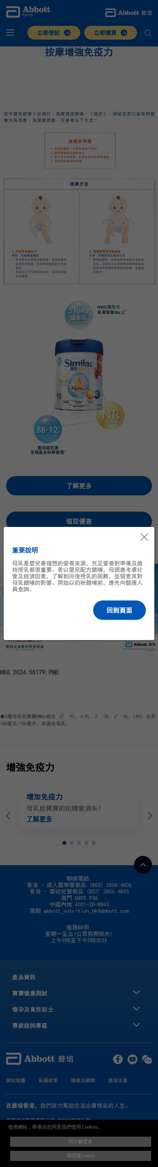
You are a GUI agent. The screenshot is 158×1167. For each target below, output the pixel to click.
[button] (119, 610)
